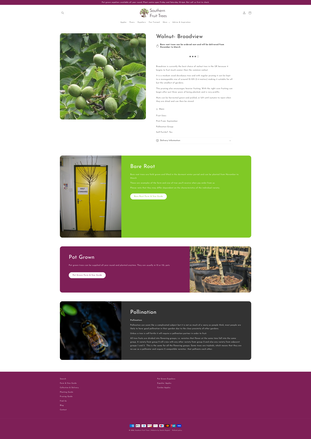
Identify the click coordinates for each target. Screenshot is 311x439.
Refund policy (177, 430)
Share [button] (161, 109)
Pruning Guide (66, 396)
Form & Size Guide (68, 383)
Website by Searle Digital (160, 430)
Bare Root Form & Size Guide (148, 196)
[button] (62, 13)
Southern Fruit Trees (142, 430)
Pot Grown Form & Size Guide (87, 275)
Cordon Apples (163, 388)
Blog (62, 405)
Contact (63, 410)
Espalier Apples (164, 383)
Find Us (63, 401)
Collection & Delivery (69, 388)
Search (63, 379)
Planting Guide (66, 392)
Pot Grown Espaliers (166, 379)
